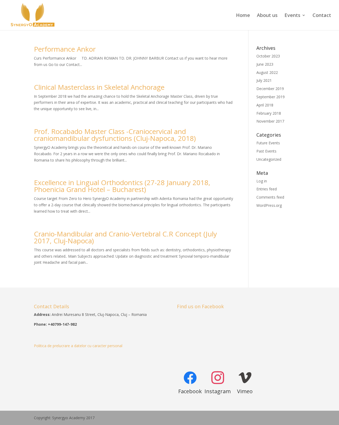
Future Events (268, 142)
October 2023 (268, 56)
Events (292, 15)
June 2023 (264, 64)
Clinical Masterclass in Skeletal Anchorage (99, 87)
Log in (261, 181)
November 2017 (270, 121)
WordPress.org (269, 205)
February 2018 (268, 113)
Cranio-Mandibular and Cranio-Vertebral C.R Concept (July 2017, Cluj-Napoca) (125, 237)
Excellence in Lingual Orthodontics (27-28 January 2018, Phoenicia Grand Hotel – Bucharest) (122, 186)
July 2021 (264, 80)
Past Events (266, 151)
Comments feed (270, 197)
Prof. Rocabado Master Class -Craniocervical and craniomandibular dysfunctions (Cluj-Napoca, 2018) (115, 135)
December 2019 (270, 88)
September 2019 (270, 96)
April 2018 (264, 105)
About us (267, 15)
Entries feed (266, 188)
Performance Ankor (65, 49)
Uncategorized (268, 159)
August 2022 (267, 72)
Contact (322, 15)
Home (243, 15)
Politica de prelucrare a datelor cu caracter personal (78, 345)
